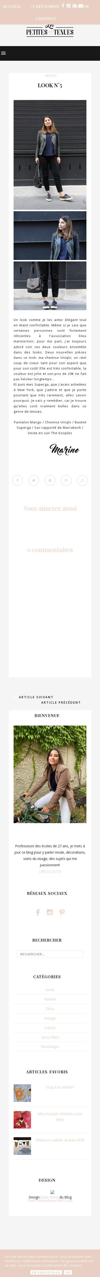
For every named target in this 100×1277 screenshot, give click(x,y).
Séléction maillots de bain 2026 (60, 1140)
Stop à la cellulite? (60, 1087)
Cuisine (50, 1027)
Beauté (50, 999)
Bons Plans (50, 1037)
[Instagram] (68, 6)
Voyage (50, 1018)
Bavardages (50, 1046)
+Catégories (44, 6)
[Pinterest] (74, 6)
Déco (50, 1008)
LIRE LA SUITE (50, 871)
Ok (67, 1272)
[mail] (81, 6)
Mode (51, 75)
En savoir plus (46, 1272)
